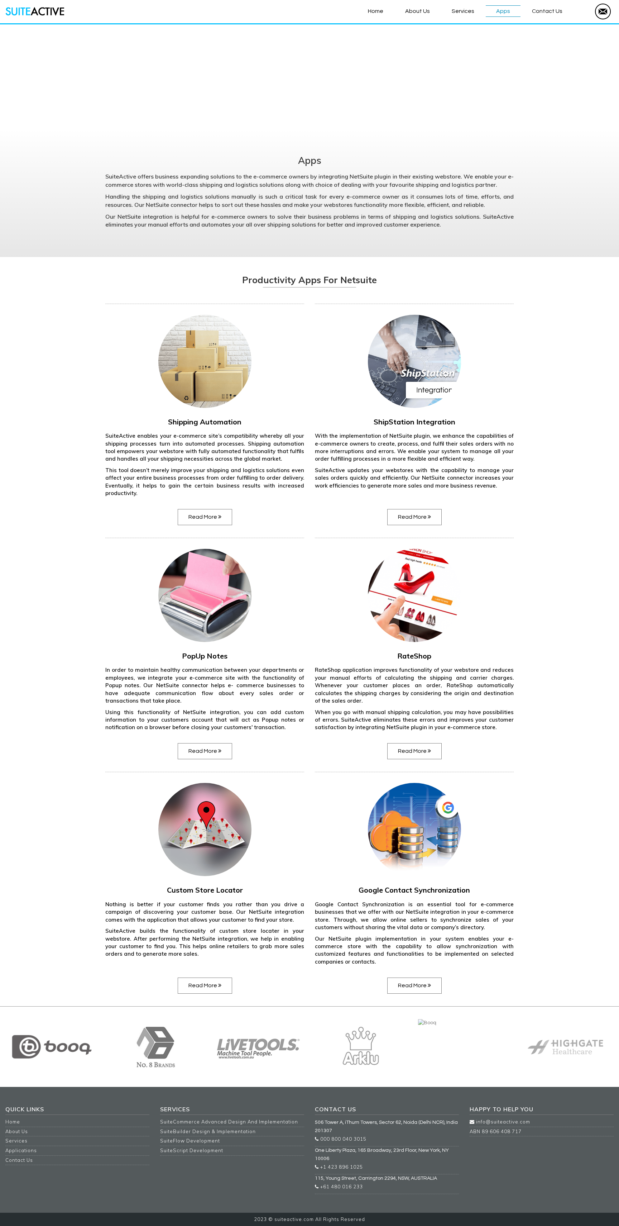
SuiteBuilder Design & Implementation (208, 1131)
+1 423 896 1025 (341, 1167)
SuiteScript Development (191, 1150)
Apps (503, 11)
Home (375, 11)
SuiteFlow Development (190, 1141)
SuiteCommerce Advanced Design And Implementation (229, 1122)
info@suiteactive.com (502, 1122)
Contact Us (547, 11)
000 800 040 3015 (342, 1139)
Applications (21, 1150)
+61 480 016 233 (341, 1186)
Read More (203, 517)
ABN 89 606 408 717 (496, 1131)
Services (463, 11)
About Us (417, 11)
